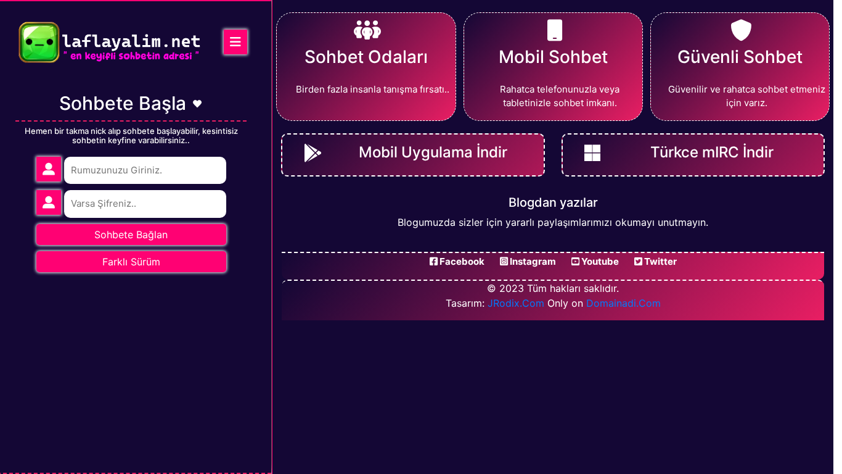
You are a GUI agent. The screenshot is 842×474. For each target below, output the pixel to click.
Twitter (659, 261)
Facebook (461, 261)
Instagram (532, 261)
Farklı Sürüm (131, 262)
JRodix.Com (516, 303)
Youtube (599, 261)
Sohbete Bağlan (131, 234)
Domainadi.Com (623, 303)
